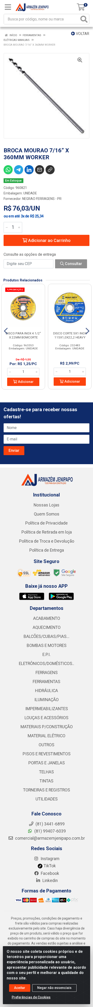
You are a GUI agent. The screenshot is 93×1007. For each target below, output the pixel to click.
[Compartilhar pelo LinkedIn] (29, 169)
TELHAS (46, 772)
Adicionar (25, 382)
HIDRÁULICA (46, 690)
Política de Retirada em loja (46, 532)
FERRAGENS (47, 672)
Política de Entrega (46, 550)
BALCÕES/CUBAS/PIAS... (46, 636)
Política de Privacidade (46, 523)
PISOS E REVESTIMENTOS (47, 754)
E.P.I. (46, 654)
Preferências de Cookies (31, 997)
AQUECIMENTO (47, 627)
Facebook (49, 873)
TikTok (49, 865)
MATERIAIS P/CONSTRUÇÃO (47, 726)
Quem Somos (46, 514)
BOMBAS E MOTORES (47, 645)
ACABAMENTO (46, 618)
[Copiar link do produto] (50, 169)
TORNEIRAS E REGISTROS (46, 790)
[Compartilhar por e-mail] (39, 169)
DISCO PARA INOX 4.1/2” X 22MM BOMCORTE (23, 335)
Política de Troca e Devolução (46, 541)
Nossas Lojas (46, 505)
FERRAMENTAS (46, 681)
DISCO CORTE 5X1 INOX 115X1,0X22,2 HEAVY (70, 335)
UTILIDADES (47, 799)
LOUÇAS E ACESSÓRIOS (46, 717)
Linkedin (49, 880)
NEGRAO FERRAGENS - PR (42, 199)
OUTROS (46, 744)
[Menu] (8, 7)
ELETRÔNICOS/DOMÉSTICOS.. (46, 663)
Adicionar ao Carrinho (49, 240)
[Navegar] (5, 331)
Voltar (82, 33)
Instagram (49, 858)
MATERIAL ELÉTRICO (46, 735)
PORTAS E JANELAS (46, 763)
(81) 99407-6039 (49, 831)
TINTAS (46, 781)
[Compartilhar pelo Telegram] (18, 169)
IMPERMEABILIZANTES (46, 708)
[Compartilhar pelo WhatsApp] (8, 169)
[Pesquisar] (84, 19)
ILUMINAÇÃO (46, 699)
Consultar (73, 263)
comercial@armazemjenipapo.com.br (49, 838)
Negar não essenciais (54, 988)
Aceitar (19, 988)
